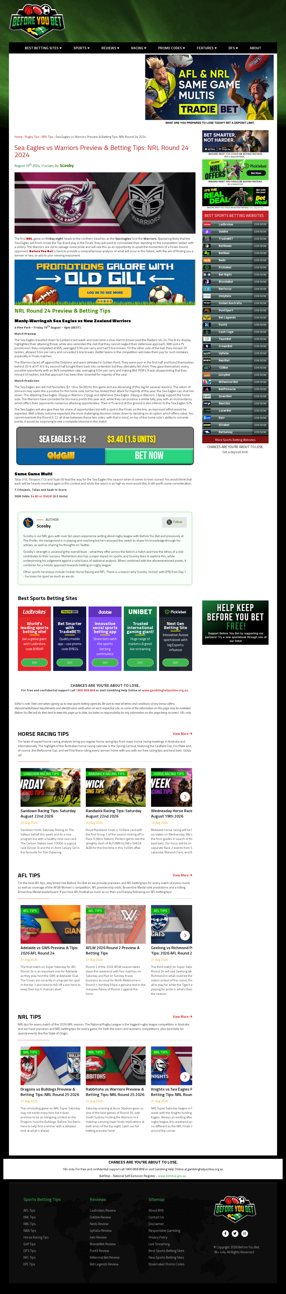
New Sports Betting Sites (166, 1257)
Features (205, 48)
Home (19, 136)
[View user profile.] (28, 526)
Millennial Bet (228, 382)
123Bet (223, 367)
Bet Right (225, 274)
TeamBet (225, 339)
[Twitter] (235, 1233)
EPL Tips (29, 1264)
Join (34, 662)
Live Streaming (159, 1244)
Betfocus (225, 288)
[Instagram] (244, 1233)
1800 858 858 (85, 690)
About (255, 48)
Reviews (109, 48)
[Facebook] (225, 1233)
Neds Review (99, 1223)
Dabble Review (100, 1217)
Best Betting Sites (42, 48)
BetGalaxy (226, 432)
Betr (222, 417)
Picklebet (225, 267)
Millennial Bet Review (105, 1257)
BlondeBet (226, 281)
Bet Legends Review (104, 1264)
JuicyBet (224, 374)
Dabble (223, 231)
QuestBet (225, 396)
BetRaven (225, 245)
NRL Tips (47, 136)
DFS (232, 48)
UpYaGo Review (100, 1230)
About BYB (156, 1210)
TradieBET (226, 238)
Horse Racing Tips (36, 1237)
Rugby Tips (32, 136)
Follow (177, 521)
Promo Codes (170, 48)
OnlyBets (225, 296)
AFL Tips (29, 1210)
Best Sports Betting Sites (166, 1250)
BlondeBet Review (103, 1244)
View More (181, 733)
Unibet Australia (230, 303)
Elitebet (224, 425)
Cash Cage (226, 331)
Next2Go (224, 403)
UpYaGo (224, 353)
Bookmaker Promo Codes (167, 1264)
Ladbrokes (226, 224)
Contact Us (156, 1217)
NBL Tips (29, 1223)
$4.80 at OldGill (41, 496)
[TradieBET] (235, 156)
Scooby (67, 165)
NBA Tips (29, 1230)
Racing (137, 48)
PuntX (223, 324)
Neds (222, 260)
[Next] (185, 797)
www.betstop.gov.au (172, 1175)
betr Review (98, 1237)
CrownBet (225, 346)
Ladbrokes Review (103, 1210)
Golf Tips (29, 1244)
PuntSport (226, 310)
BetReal (224, 253)
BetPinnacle (227, 389)
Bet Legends (227, 317)
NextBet (224, 360)
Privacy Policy (158, 1237)
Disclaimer (156, 1223)
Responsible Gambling (164, 1230)
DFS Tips (29, 1250)
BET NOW (149, 455)
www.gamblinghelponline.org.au (165, 690)
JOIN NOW (260, 224)
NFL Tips (29, 1257)
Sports (80, 48)
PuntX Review (99, 1250)
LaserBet (225, 410)
